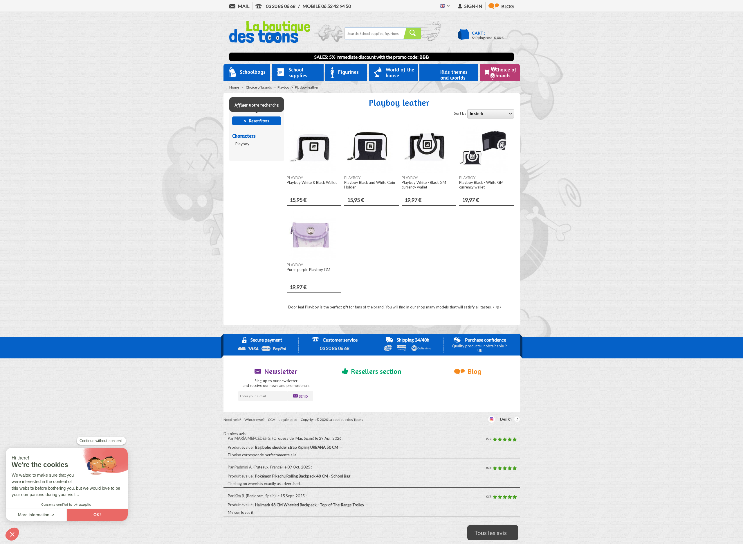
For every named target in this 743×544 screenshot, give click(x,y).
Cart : (478, 32)
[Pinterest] (481, 419)
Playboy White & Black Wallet (312, 182)
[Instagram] (491, 419)
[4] (509, 439)
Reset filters (258, 121)
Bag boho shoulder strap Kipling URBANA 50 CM (297, 447)
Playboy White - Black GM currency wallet (424, 184)
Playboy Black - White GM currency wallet (481, 184)
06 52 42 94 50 (326, 6)
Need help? (232, 419)
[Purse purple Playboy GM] (311, 258)
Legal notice (288, 419)
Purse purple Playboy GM (308, 269)
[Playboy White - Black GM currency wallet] (426, 171)
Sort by (460, 113)
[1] (495, 439)
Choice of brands (259, 87)
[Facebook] (460, 419)
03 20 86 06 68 (280, 6)
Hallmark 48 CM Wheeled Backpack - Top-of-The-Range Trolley (310, 504)
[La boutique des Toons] (269, 41)
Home (234, 87)
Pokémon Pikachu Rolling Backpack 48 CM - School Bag (303, 476)
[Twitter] (470, 419)
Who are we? (254, 419)
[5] (514, 439)
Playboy (283, 87)
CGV (271, 419)
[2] (499, 439)
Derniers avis (234, 433)
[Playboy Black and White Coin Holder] (368, 171)
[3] (504, 439)
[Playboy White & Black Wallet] (311, 171)
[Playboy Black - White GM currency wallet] (483, 171)
